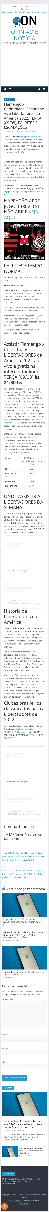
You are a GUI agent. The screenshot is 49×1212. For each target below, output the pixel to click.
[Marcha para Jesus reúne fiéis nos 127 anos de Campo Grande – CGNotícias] (10, 1147)
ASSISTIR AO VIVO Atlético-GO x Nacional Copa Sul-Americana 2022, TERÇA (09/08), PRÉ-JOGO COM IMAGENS (22, 874)
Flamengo (13, 277)
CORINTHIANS (10, 732)
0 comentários (32, 131)
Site (3, 1062)
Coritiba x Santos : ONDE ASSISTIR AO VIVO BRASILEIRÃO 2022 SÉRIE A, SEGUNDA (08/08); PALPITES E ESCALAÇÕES (23, 856)
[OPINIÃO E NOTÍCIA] (4, 89)
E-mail (5, 1048)
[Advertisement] (24, 67)
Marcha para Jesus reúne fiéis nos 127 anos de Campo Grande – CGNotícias (31, 1150)
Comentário (8, 999)
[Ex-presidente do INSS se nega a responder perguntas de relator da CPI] (24, 894)
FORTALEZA (34, 735)
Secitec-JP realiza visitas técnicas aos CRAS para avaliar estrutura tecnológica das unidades (23, 1124)
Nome (5, 1034)
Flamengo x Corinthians (29, 136)
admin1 (21, 131)
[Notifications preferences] (4, 1206)
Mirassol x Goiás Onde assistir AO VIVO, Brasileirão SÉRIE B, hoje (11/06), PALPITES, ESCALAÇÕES (23, 935)
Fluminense (22, 732)
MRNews (11, 1183)
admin (22, 1130)
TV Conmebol (22, 395)
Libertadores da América (30, 139)
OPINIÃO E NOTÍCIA (24, 35)
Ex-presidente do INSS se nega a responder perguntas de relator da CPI (22, 920)
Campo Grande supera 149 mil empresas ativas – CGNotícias (23, 973)
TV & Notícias (9, 100)
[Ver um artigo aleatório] (44, 89)
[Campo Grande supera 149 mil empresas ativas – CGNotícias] (24, 947)
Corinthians (28, 277)
